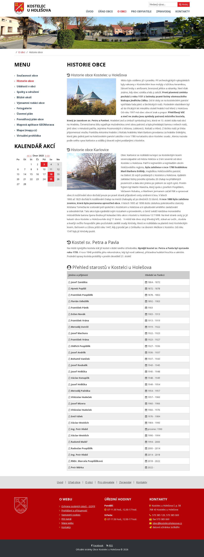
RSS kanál (66, 518)
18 (51, 174)
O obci (21, 52)
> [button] (45, 155)
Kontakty (66, 527)
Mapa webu (67, 523)
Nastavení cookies (70, 514)
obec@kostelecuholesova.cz (167, 523)
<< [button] (28, 155)
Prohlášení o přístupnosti (74, 510)
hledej (184, 4)
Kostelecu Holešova (39, 8)
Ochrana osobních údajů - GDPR (78, 506)
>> (48, 155)
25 (51, 179)
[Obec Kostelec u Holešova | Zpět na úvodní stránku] (19, 8)
